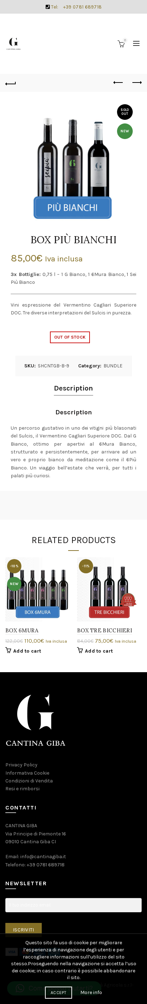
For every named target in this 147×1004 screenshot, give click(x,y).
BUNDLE (112, 366)
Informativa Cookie (27, 773)
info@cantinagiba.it (43, 857)
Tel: (76, 7)
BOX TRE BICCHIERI (104, 630)
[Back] (11, 83)
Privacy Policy (21, 765)
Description (73, 388)
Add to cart (27, 651)
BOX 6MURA (22, 630)
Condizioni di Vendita (29, 781)
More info (91, 992)
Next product (136, 83)
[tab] (73, 388)
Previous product (118, 83)
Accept (58, 992)
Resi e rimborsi (22, 789)
